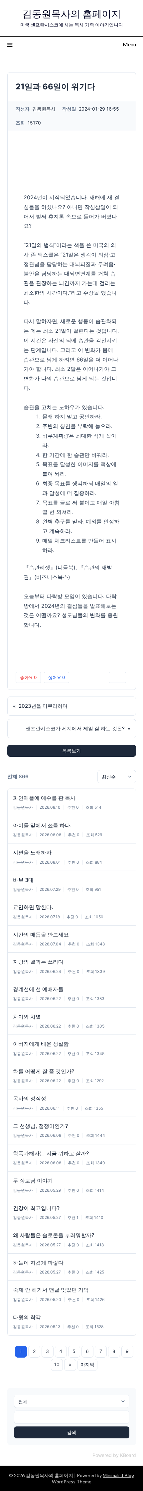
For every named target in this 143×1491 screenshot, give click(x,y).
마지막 (87, 1364)
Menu (129, 44)
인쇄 (117, 677)
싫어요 (56, 677)
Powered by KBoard (114, 1455)
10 (57, 1364)
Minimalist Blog (118, 1475)
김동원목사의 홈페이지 (71, 14)
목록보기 (71, 750)
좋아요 (28, 677)
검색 (71, 1432)
